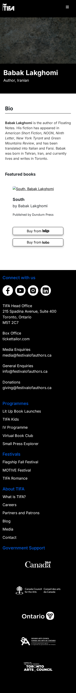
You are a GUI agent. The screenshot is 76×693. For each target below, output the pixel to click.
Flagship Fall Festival (20, 462)
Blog (7, 521)
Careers (9, 505)
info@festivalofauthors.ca (25, 371)
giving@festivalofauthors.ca (27, 387)
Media (8, 529)
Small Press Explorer (21, 443)
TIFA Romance (15, 478)
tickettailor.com (16, 339)
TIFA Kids (11, 419)
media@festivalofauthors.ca (27, 355)
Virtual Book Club (18, 435)
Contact (9, 537)
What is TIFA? (14, 496)
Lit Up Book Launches (22, 411)
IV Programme (15, 427)
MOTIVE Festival (17, 470)
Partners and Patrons (21, 513)
